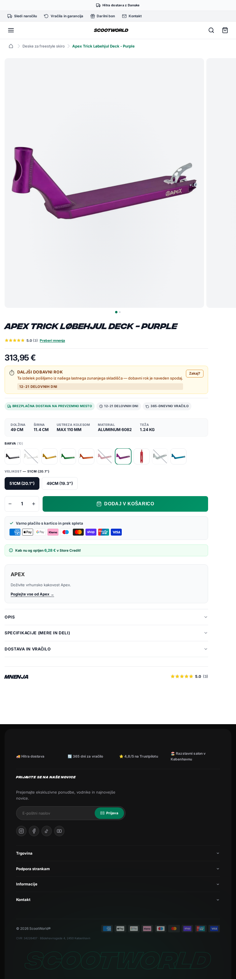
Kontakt (23, 899)
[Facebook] (34, 831)
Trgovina (24, 853)
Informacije (26, 884)
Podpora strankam (33, 868)
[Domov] (11, 46)
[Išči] (211, 30)
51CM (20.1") (22, 483)
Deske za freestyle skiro (43, 46)
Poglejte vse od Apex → (32, 594)
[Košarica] (225, 30)
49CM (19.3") (60, 483)
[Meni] (11, 30)
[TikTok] (46, 831)
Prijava (112, 813)
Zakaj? (194, 373)
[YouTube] (59, 831)
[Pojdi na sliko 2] (120, 312)
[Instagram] (21, 831)
